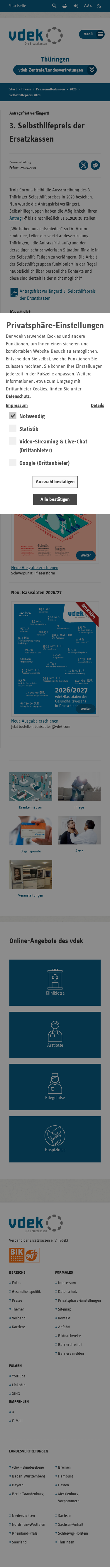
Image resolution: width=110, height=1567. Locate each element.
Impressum (17, 405)
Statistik (28, 429)
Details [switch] (97, 405)
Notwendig (32, 416)
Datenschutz (18, 396)
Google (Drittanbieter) (44, 463)
